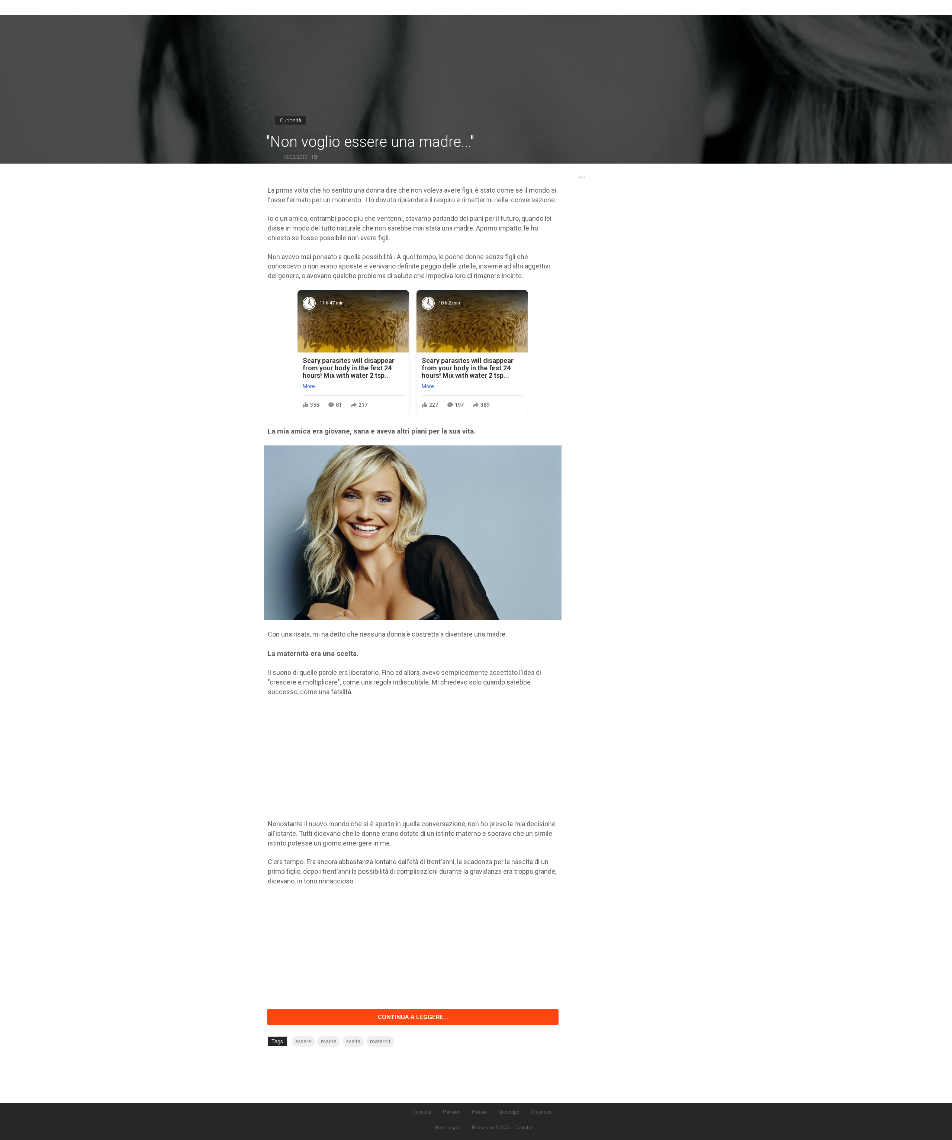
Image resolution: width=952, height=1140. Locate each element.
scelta (353, 1041)
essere (303, 1041)
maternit (380, 1041)
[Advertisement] (413, 758)
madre (329, 1041)
